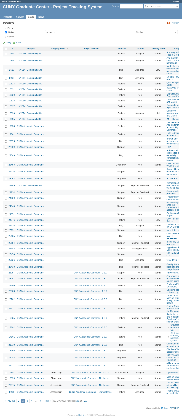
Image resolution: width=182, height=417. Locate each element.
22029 (12, 147)
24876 (12, 220)
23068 (12, 178)
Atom (166, 408)
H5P (169, 147)
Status (11, 32)
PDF (177, 408)
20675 (12, 141)
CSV (172, 408)
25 (77, 401)
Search (115, 6)
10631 (12, 89)
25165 (12, 236)
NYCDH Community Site (30, 53)
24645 (12, 206)
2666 (11, 372)
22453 (12, 165)
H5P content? (173, 273)
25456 (12, 254)
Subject (178, 48)
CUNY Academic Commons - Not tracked (90, 372)
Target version (91, 48)
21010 (12, 345)
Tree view (175, 23)
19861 (12, 134)
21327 (12, 308)
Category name (57, 48)
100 (85, 401)
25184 (12, 243)
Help (19, 1)
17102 (12, 327)
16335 (12, 318)
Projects (12, 1)
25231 (12, 365)
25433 (12, 267)
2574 (11, 53)
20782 (12, 299)
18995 (12, 350)
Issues (31, 17)
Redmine (82, 415)
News (41, 17)
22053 (12, 357)
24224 (12, 192)
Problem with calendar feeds (174, 198)
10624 (12, 83)
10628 (12, 100)
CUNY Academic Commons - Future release (90, 392)
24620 (12, 198)
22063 (12, 291)
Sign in (176, 1)
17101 (12, 337)
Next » (48, 401)
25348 (12, 248)
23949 (12, 185)
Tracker (122, 48)
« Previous (10, 401)
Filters (10, 28)
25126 (12, 260)
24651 (12, 214)
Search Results (174, 178)
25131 (12, 230)
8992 (11, 78)
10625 (12, 119)
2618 (11, 70)
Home (4, 1)
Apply (8, 43)
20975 (12, 385)
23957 (12, 273)
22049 (12, 155)
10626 (12, 113)
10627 (12, 106)
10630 (12, 95)
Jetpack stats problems (173, 192)
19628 (12, 126)
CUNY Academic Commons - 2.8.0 (90, 273)
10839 (12, 378)
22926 (12, 171)
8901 (11, 392)
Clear (18, 43)
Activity (20, 17)
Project (31, 48)
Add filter (139, 32)
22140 (12, 285)
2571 (11, 60)
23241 (12, 278)
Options (10, 37)
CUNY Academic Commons (30, 126)
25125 (12, 225)
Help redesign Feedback (173, 134)
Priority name (158, 48)
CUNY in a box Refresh (174, 220)
